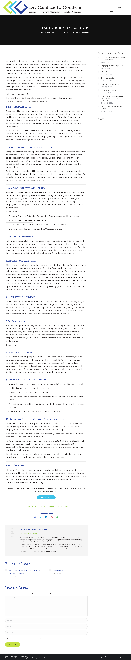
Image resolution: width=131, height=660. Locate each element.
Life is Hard (58, 570)
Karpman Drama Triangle (110, 84)
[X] (40, 517)
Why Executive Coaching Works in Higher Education (25, 572)
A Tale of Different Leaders (110, 90)
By (59, 506)
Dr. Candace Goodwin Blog (41, 506)
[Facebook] (35, 517)
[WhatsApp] (57, 517)
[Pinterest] (51, 517)
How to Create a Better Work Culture (111, 108)
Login (112, 11)
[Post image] (6, 570)
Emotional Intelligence (109, 78)
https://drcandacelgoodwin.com (30, 533)
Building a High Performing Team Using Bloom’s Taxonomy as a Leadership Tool (113, 98)
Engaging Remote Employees (112, 66)
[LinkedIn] (46, 517)
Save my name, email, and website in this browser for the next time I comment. (33, 639)
